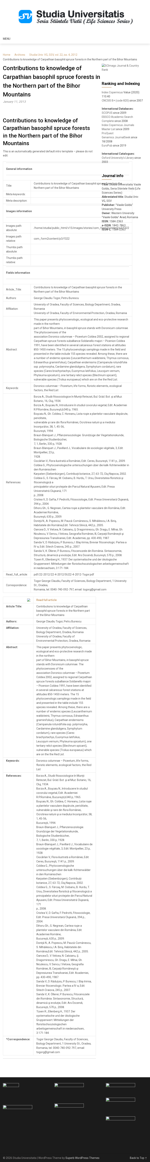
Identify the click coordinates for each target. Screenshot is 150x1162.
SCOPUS (107, 112)
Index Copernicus (112, 92)
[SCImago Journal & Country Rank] (122, 69)
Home (6, 54)
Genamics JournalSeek (116, 137)
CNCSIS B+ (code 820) (115, 100)
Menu (6, 38)
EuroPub (107, 145)
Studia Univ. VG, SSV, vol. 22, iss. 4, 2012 (53, 54)
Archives (19, 54)
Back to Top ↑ (138, 1157)
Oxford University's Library (118, 157)
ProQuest (107, 133)
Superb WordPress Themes (82, 1157)
